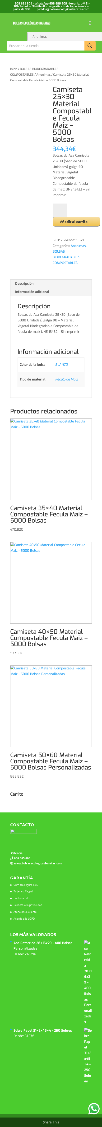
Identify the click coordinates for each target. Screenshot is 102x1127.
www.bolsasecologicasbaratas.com (37, 863)
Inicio (13, 69)
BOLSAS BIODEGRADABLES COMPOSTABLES (66, 257)
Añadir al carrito (74, 221)
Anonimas (43, 75)
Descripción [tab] (24, 283)
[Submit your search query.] (90, 46)
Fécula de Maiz (66, 379)
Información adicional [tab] (32, 292)
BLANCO (61, 364)
